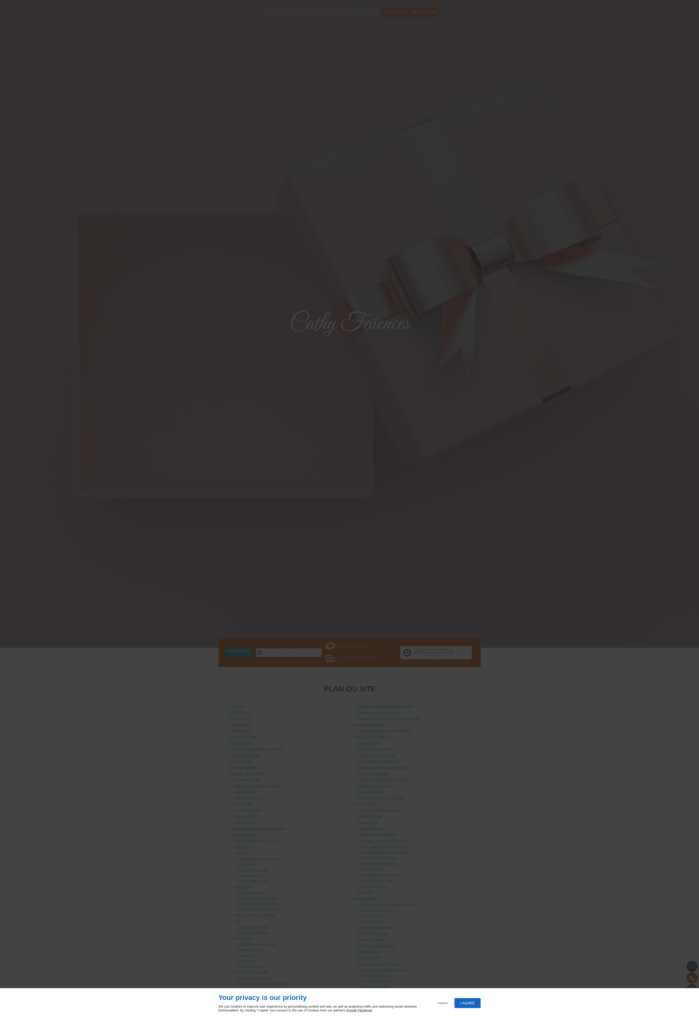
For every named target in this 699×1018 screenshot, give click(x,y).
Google (351, 1010)
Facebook (365, 1010)
